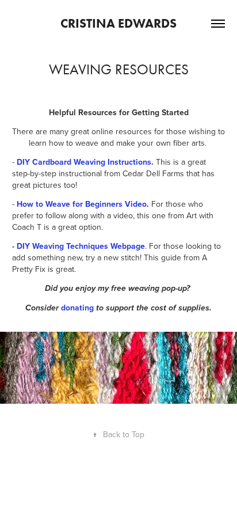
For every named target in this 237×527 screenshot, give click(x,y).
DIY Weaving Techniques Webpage (81, 246)
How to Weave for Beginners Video (82, 204)
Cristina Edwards (118, 23)
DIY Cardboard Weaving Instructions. (85, 162)
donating (77, 307)
